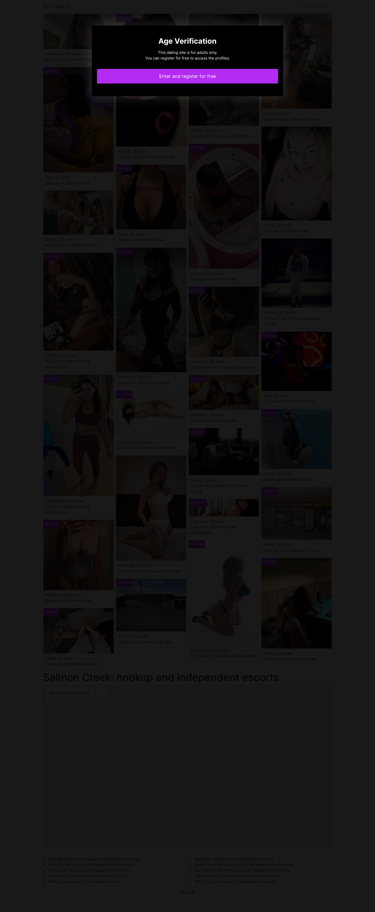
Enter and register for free (187, 76)
